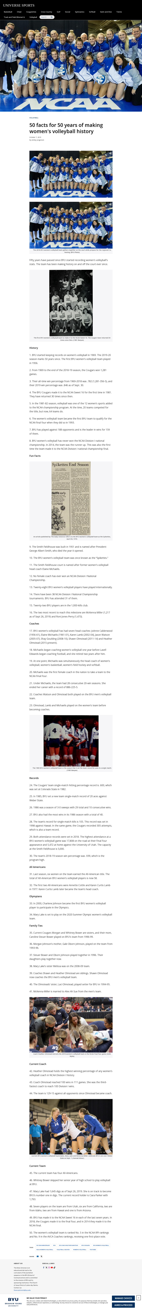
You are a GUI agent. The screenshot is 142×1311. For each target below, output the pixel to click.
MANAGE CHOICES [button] (123, 1298)
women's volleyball (79, 1249)
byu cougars (85, 1245)
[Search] (51, 17)
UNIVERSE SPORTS (19, 5)
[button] (138, 1297)
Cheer (19, 12)
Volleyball (33, 17)
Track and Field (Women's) (14, 17)
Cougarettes (31, 12)
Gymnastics (79, 12)
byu (54, 1245)
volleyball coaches (63, 1249)
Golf (58, 12)
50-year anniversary (43, 1245)
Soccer (67, 12)
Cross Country (46, 12)
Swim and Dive (106, 12)
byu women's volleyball (101, 1245)
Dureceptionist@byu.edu (22, 1290)
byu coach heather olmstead (68, 1245)
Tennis (119, 12)
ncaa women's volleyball (44, 1249)
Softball (92, 12)
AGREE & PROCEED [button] (123, 1305)
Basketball (8, 12)
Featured (93, 1249)
